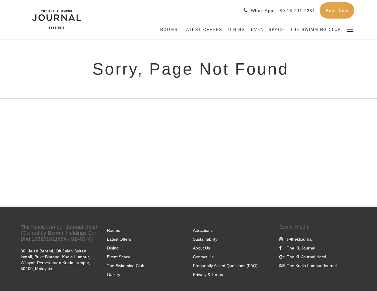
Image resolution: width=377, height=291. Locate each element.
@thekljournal (299, 239)
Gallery (113, 274)
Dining (113, 248)
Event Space (118, 256)
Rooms (113, 230)
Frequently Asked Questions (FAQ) (225, 265)
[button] (350, 29)
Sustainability (205, 239)
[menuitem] (169, 29)
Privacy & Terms (208, 274)
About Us (201, 248)
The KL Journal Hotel (306, 256)
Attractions (203, 230)
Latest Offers (119, 239)
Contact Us (203, 256)
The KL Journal (301, 248)
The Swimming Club (125, 265)
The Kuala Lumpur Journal (312, 265)
